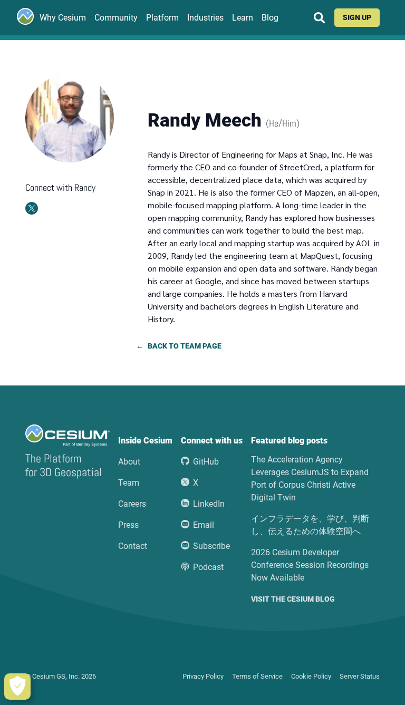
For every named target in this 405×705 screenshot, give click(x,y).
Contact (132, 546)
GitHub (206, 462)
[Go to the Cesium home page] (25, 16)
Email (203, 525)
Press (128, 525)
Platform (162, 18)
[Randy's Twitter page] (31, 208)
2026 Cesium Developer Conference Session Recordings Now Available (310, 565)
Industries (205, 18)
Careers (132, 504)
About (129, 462)
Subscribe (211, 546)
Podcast (208, 567)
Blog (270, 18)
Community (116, 18)
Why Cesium (63, 18)
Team (128, 483)
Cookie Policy (311, 676)
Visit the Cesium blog (293, 599)
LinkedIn (209, 504)
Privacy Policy (203, 676)
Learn (242, 18)
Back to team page (184, 346)
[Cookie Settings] (17, 686)
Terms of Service (257, 676)
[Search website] (319, 18)
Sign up (357, 17)
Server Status (360, 676)
